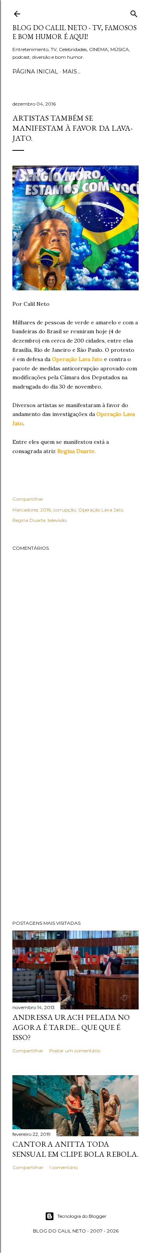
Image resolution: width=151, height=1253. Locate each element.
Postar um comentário (74, 1051)
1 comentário (63, 1167)
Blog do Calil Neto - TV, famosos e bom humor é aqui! (74, 32)
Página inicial (35, 71)
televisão (57, 520)
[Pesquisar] (134, 12)
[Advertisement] (75, 825)
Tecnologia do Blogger (81, 1216)
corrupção (64, 510)
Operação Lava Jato (100, 510)
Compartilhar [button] (27, 499)
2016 (45, 510)
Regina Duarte (28, 520)
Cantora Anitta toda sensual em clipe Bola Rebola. (75, 1149)
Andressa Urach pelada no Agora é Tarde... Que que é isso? (71, 1027)
